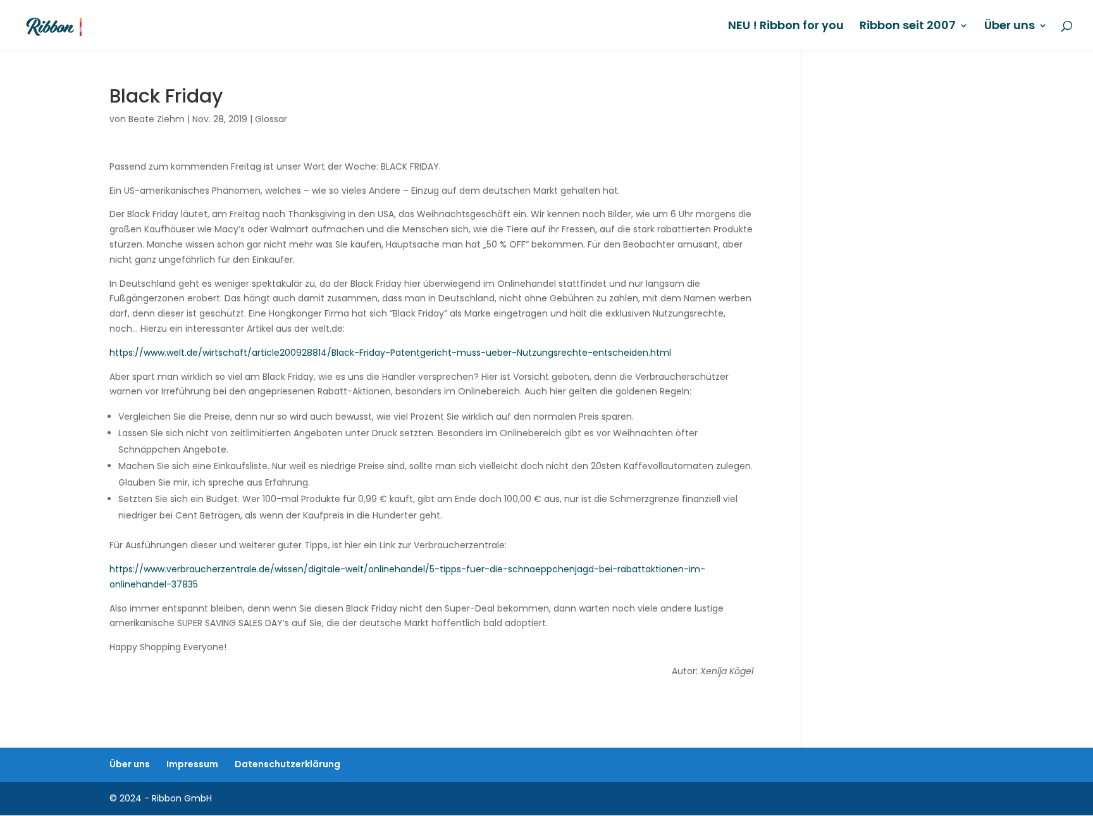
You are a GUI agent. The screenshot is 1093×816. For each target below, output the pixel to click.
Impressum (192, 764)
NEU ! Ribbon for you (786, 27)
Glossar (271, 119)
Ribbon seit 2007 (908, 27)
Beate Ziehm (156, 119)
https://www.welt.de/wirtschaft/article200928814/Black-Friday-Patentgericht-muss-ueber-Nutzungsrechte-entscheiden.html (390, 352)
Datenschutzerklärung (287, 764)
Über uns (1009, 27)
